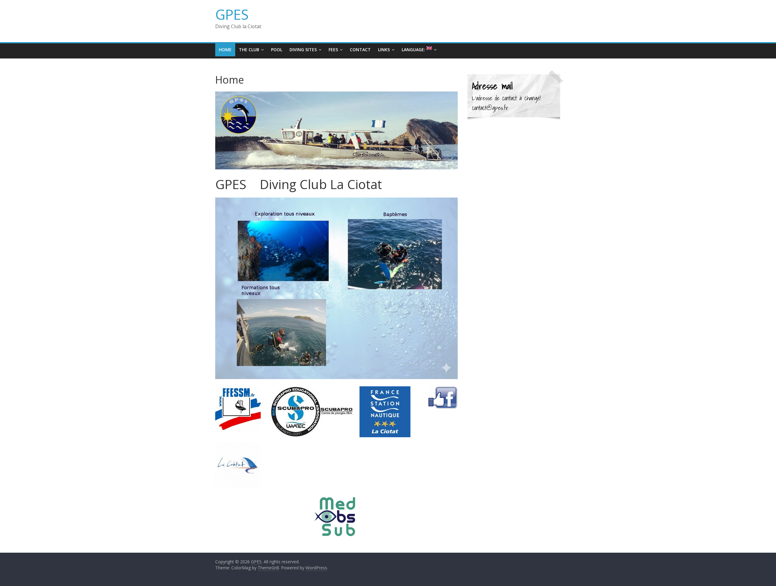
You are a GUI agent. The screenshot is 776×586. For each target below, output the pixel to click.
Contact (360, 49)
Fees (333, 49)
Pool (276, 49)
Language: (414, 49)
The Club (249, 49)
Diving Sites (303, 49)
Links (384, 49)
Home (225, 49)
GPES (232, 14)
